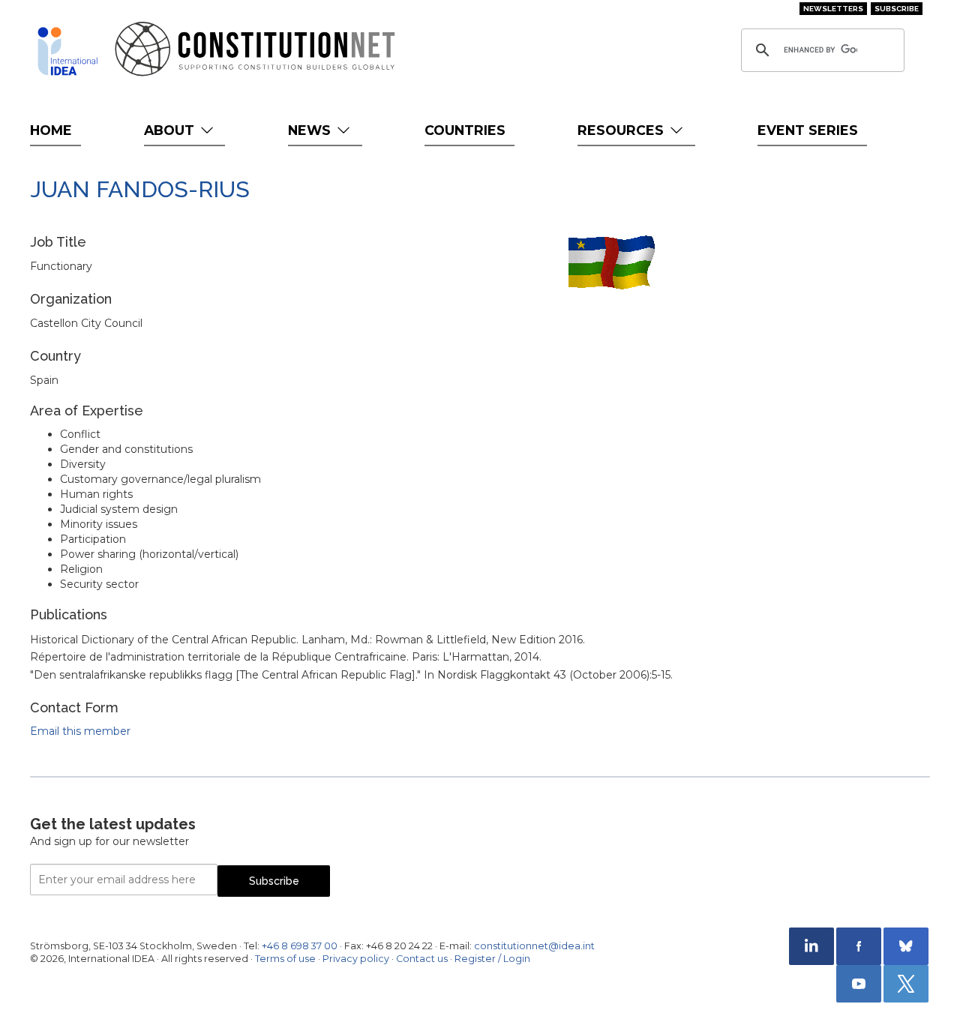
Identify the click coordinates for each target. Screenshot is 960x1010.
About (171, 130)
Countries (465, 130)
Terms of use (285, 958)
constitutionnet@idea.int (534, 946)
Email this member (80, 731)
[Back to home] (68, 51)
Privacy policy (355, 958)
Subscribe (896, 8)
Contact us (422, 958)
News (311, 130)
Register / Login (492, 958)
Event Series (808, 130)
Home (51, 130)
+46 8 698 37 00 (300, 946)
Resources (623, 130)
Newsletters (833, 8)
